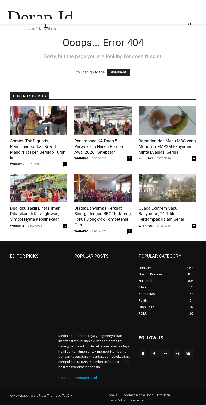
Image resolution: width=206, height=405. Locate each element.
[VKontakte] (188, 353)
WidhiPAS (17, 164)
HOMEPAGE (119, 72)
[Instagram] (177, 353)
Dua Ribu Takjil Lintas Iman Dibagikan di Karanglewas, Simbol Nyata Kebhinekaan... (36, 214)
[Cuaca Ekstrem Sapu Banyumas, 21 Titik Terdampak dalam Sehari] (167, 188)
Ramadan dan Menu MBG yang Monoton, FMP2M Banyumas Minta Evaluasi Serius (167, 146)
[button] (190, 24)
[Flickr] (165, 353)
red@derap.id (86, 377)
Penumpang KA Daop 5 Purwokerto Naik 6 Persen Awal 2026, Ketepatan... (98, 146)
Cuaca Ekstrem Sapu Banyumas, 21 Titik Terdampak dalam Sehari (162, 214)
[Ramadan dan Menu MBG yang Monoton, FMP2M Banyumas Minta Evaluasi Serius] (167, 120)
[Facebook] (154, 353)
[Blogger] (143, 353)
